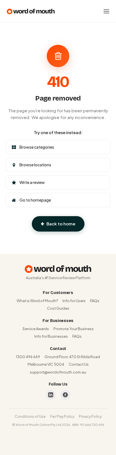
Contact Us (79, 364)
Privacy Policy (90, 416)
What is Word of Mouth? (37, 300)
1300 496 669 (28, 356)
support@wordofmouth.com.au (58, 372)
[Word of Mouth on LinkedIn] (51, 395)
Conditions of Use (30, 416)
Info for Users (74, 300)
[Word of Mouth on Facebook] (65, 395)
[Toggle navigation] (106, 11)
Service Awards (36, 328)
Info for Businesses (51, 336)
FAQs (94, 300)
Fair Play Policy (62, 416)
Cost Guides (58, 308)
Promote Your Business (73, 328)
